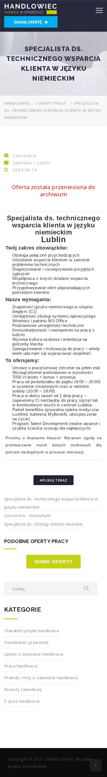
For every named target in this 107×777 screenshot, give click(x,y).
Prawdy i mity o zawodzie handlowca (41, 677)
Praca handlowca (21, 665)
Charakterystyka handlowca (31, 630)
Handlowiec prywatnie (26, 642)
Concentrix (15, 515)
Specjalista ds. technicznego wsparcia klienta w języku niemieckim (51, 503)
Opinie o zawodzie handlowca (33, 654)
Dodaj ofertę (28, 22)
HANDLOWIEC (60, 759)
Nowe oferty (54, 561)
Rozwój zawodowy (23, 689)
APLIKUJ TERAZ (53, 480)
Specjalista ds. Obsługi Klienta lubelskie (43, 524)
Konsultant (40, 515)
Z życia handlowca (22, 701)
